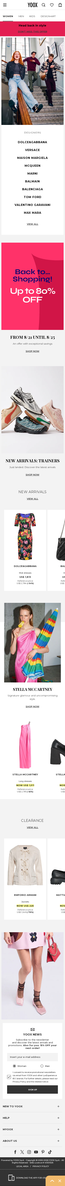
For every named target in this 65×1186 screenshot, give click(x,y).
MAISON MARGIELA (32, 158)
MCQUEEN (33, 165)
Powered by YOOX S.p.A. (12, 1160)
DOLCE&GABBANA (32, 142)
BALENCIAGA (32, 189)
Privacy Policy (19, 1081)
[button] (32, 1106)
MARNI (32, 173)
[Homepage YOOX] (32, 5)
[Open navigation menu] (4, 4)
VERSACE (32, 150)
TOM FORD (32, 197)
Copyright (30, 1160)
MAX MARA (32, 212)
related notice (41, 1081)
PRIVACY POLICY (41, 1166)
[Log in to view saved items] (51, 4)
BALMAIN (32, 181)
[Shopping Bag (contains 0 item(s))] (60, 4)
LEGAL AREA (22, 1166)
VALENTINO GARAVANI (33, 205)
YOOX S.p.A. (54, 1160)
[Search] (43, 4)
